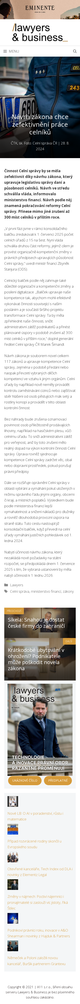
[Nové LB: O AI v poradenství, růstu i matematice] (12, 803)
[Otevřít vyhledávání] (75, 51)
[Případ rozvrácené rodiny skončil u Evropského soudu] (12, 831)
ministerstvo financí (46, 591)
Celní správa (19, 591)
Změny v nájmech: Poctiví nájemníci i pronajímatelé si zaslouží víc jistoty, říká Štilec (37, 902)
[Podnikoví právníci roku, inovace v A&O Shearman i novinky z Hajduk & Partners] (12, 920)
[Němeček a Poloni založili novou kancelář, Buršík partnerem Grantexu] (12, 948)
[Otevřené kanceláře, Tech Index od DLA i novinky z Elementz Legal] (12, 859)
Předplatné (58, 780)
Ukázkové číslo (24, 780)
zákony (68, 591)
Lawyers (16, 584)
